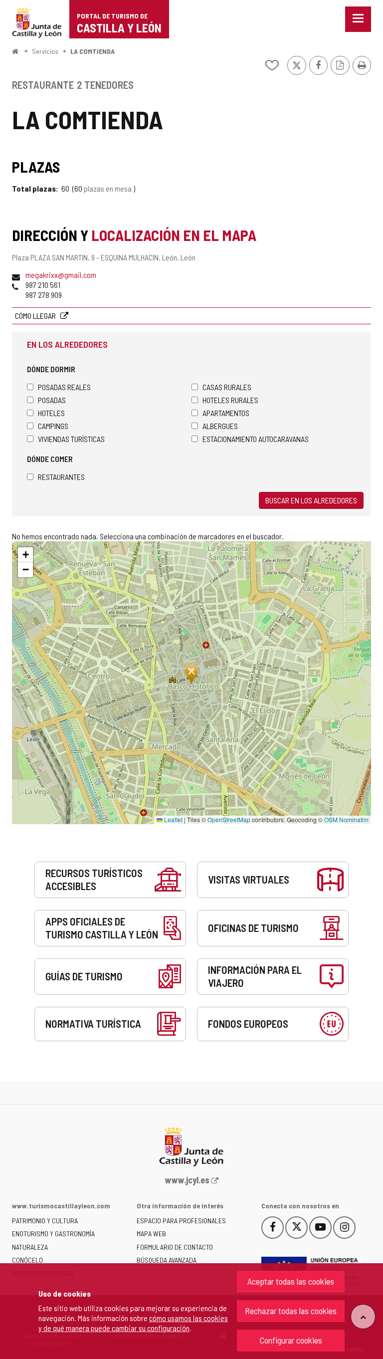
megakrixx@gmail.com (60, 274)
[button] (25, 554)
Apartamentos (225, 413)
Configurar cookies (291, 1340)
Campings (53, 426)
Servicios (45, 51)
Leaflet (173, 819)
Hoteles (51, 413)
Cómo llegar (36, 315)
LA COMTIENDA (92, 51)
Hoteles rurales (230, 400)
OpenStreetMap (228, 819)
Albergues (220, 426)
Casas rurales (226, 387)
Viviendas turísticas (71, 439)
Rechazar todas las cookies (291, 1310)
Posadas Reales (64, 387)
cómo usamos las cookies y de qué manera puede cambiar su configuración (133, 1323)
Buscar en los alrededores (311, 500)
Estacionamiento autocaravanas (255, 439)
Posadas (52, 400)
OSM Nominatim (346, 819)
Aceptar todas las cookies (290, 1281)
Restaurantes (61, 476)
